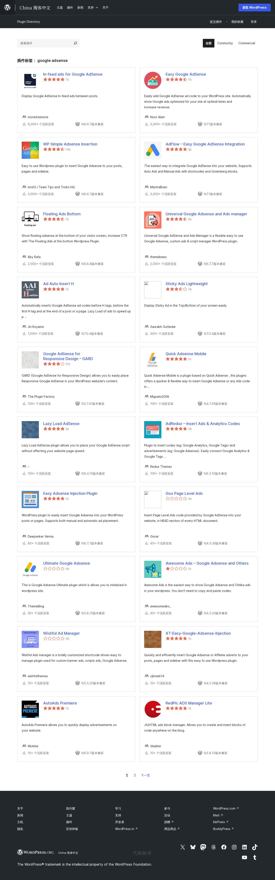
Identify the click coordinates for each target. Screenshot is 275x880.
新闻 (20, 815)
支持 (118, 815)
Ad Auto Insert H (58, 283)
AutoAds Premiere (60, 703)
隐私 (20, 829)
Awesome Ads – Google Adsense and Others (207, 563)
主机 (20, 822)
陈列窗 (70, 808)
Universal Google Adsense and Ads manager (206, 214)
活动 (167, 815)
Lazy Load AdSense (61, 423)
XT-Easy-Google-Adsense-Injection (198, 633)
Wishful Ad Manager (61, 633)
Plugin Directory (28, 21)
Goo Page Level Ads (184, 493)
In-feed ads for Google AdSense (72, 74)
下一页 (145, 775)
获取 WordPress (255, 7)
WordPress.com (226, 808)
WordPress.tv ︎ (126, 829)
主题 (69, 815)
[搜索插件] (75, 43)
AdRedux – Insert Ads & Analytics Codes (203, 423)
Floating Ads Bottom (62, 214)
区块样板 (72, 829)
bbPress (221, 822)
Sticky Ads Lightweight (187, 283)
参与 (167, 808)
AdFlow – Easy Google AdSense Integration (205, 144)
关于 (20, 808)
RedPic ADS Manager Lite (189, 703)
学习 (118, 808)
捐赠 (169, 822)
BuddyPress (223, 829)
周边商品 (172, 829)
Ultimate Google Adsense (66, 563)
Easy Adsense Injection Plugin (70, 493)
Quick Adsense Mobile (186, 353)
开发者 (119, 822)
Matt (218, 815)
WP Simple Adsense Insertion (70, 144)
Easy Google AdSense (186, 74)
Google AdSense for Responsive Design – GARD (68, 356)
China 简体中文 (68, 852)
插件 (69, 822)
